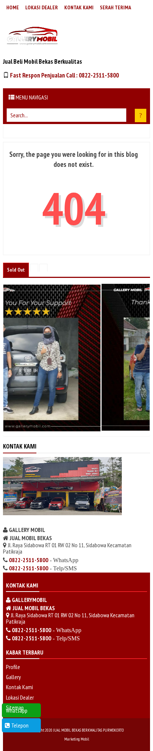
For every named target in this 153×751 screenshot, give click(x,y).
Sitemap (15, 707)
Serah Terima (115, 7)
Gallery (13, 677)
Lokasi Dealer (41, 7)
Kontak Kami (79, 7)
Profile (13, 667)
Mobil (85, 739)
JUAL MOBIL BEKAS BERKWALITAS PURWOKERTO (88, 730)
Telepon (19, 725)
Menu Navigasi (31, 97)
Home (12, 7)
